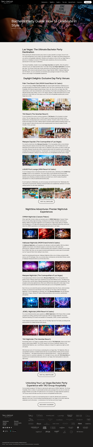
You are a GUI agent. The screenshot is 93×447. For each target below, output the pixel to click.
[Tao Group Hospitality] (7, 2)
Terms (7, 444)
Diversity (10, 444)
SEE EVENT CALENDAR (46, 404)
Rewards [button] (88, 2)
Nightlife (5, 423)
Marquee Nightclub (49, 278)
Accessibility (36, 444)
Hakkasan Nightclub (29, 245)
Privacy (3, 444)
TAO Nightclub (56, 341)
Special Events (71, 2)
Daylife (4, 424)
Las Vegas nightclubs (58, 66)
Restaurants (6, 421)
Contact (16, 424)
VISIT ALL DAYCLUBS (46, 201)
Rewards (16, 421)
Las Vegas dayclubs (47, 65)
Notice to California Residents (27, 444)
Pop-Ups (64, 2)
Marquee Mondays (55, 291)
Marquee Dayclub (42, 144)
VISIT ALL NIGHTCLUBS (46, 374)
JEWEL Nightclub (50, 314)
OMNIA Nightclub (54, 219)
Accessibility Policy (17, 444)
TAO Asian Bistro (64, 355)
